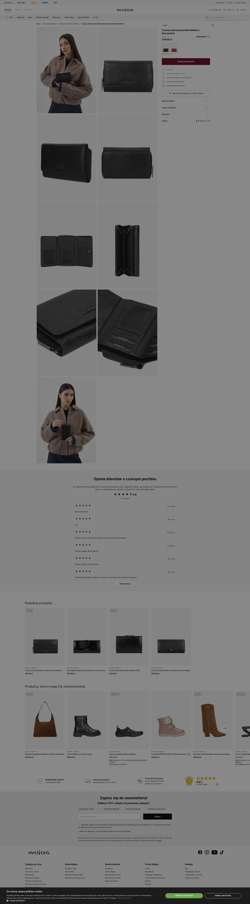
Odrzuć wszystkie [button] (223, 895)
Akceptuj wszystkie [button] (184, 895)
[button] (83, 900)
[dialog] (125, 452)
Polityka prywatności (124, 898)
